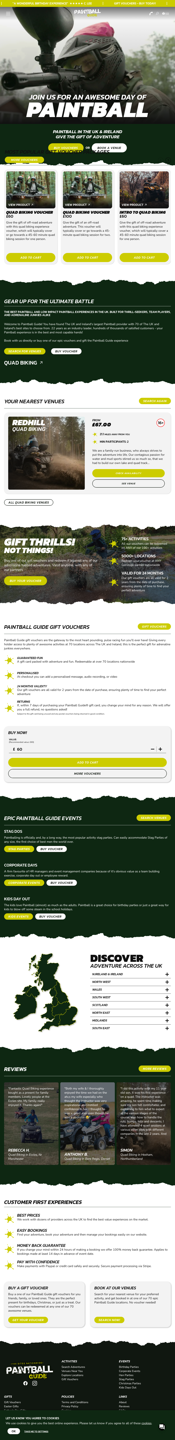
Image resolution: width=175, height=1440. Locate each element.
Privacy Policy (70, 1406)
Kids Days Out (127, 1387)
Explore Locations (72, 1375)
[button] (160, 160)
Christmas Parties (130, 1383)
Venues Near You (72, 1371)
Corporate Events (129, 1371)
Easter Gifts (11, 1406)
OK (14, 1431)
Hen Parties (126, 1375)
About (123, 1402)
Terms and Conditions (75, 1402)
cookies (146, 1423)
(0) (167, 13)
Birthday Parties (129, 1367)
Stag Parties (126, 1379)
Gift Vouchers (70, 1379)
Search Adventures (73, 1367)
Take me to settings (36, 1431)
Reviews (124, 1406)
